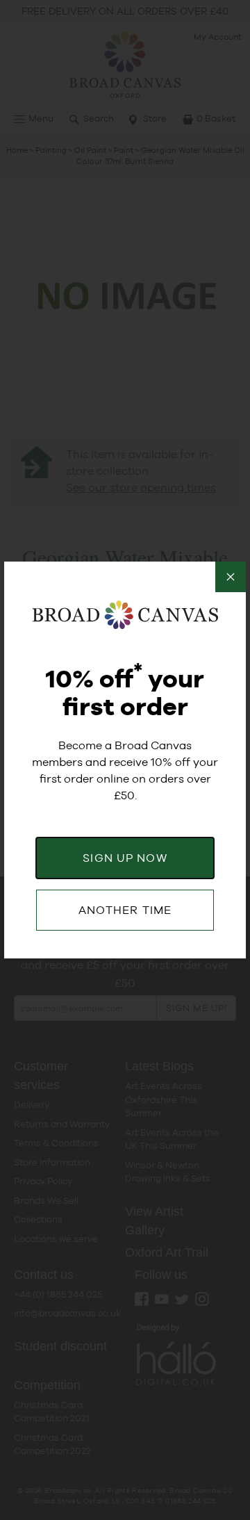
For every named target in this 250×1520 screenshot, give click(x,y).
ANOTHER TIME (125, 910)
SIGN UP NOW (125, 858)
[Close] (230, 577)
